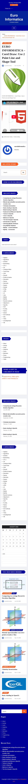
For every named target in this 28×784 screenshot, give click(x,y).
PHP (4, 307)
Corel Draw (6, 271)
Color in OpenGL (7, 216)
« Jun (3, 554)
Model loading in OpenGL (10, 210)
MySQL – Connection (9, 229)
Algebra (5, 257)
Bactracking (6, 263)
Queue (5, 313)
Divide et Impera (7, 277)
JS (4, 293)
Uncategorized (7, 320)
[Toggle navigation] (14, 28)
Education (5, 279)
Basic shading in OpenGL (10, 208)
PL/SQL (5, 309)
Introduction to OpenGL (9, 221)
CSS (4, 273)
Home (3, 34)
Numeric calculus (10, 244)
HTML (4, 289)
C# (4, 267)
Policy (4, 355)
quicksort (14, 244)
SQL (4, 317)
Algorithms (6, 259)
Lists (4, 295)
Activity (5, 345)
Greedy (5, 287)
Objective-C (6, 303)
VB (4, 322)
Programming (6, 357)
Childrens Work (7, 269)
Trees (4, 318)
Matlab (5, 297)
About (4, 343)
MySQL (5, 299)
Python (5, 311)
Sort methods (6, 314)
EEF (14, 781)
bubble (3, 244)
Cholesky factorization (9, 206)
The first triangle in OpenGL (10, 219)
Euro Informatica (14, 17)
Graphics (5, 349)
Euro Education (22, 779)
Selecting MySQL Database (10, 223)
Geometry (5, 283)
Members (5, 353)
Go (23, 172)
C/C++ (5, 265)
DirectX (5, 275)
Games (5, 281)
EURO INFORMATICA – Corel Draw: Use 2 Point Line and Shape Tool (13, 36)
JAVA (4, 291)
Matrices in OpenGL (8, 218)
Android (5, 261)
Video (4, 359)
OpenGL (5, 305)
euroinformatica (8, 65)
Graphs (6, 244)
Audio (4, 347)
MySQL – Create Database (10, 227)
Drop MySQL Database (9, 225)
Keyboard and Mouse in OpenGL (12, 212)
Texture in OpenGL (8, 214)
